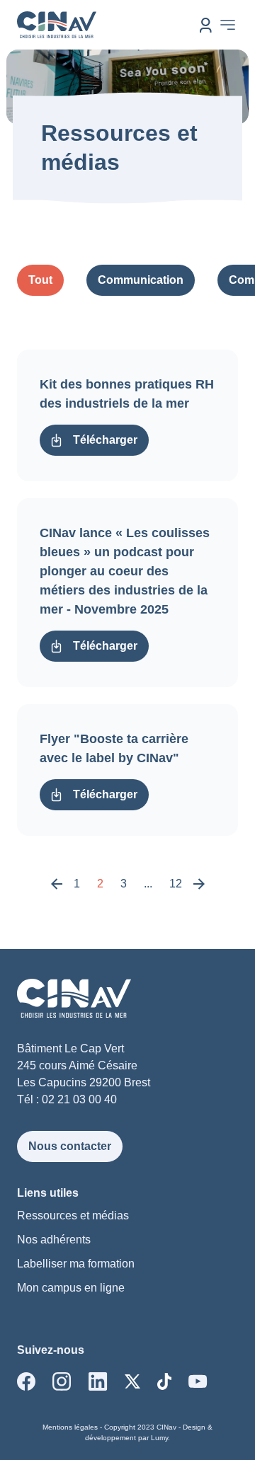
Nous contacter (69, 1146)
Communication (140, 280)
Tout (40, 280)
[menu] (227, 25)
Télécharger (105, 440)
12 (175, 884)
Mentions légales (70, 1427)
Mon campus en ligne (71, 1288)
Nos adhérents (54, 1240)
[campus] (206, 25)
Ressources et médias (73, 1215)
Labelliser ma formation (76, 1264)
